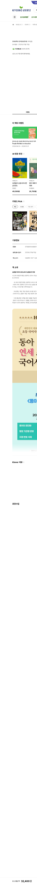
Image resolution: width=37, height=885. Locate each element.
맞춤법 (22, 207)
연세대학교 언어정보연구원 (19, 41)
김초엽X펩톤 (24, 17)
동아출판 (14, 44)
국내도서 (18, 24)
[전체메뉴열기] (14, 17)
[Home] (13, 24)
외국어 (26, 24)
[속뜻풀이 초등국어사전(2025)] (19, 175)
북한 (15, 207)
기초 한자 (30, 207)
